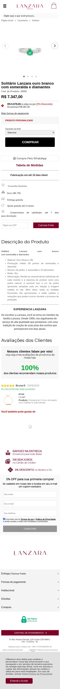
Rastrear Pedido (19, 574)
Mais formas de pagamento (15, 113)
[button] (24, 76)
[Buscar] (55, 15)
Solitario (35, 20)
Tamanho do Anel (13, 129)
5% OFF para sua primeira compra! (30, 479)
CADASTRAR (30, 529)
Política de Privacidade (40, 674)
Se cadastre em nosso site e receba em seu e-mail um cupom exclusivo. (30, 485)
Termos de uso (27, 519)
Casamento (23, 20)
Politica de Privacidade (46, 519)
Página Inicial (7, 20)
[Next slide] (54, 45)
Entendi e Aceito (19, 681)
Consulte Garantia (17, 186)
